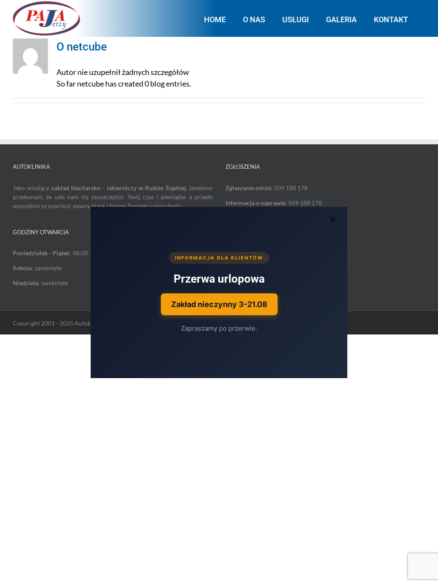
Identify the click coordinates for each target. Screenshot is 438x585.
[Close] (333, 219)
